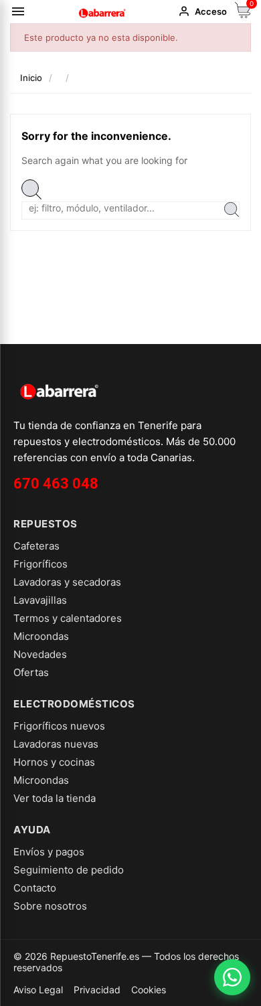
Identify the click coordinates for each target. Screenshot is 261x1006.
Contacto (34, 888)
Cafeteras (36, 545)
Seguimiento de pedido (68, 869)
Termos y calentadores (67, 618)
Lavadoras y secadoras (67, 582)
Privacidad (97, 989)
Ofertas (31, 672)
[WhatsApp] (232, 977)
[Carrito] (243, 14)
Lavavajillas (40, 600)
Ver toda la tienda (54, 798)
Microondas (41, 636)
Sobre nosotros (50, 906)
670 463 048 (55, 483)
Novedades (40, 654)
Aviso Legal (38, 989)
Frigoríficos (40, 564)
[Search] (231, 210)
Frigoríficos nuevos (59, 726)
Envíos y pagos (48, 851)
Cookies (148, 989)
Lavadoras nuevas (55, 744)
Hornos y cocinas (54, 762)
